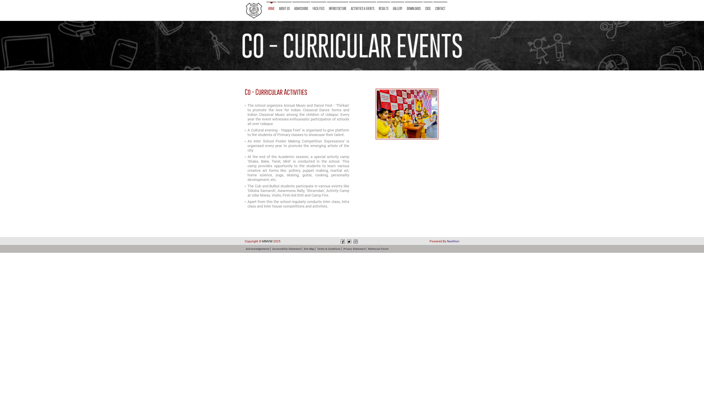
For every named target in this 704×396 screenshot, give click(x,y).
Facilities (318, 8)
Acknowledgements (257, 248)
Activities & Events (362, 8)
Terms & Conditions (328, 248)
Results (383, 8)
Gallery (397, 8)
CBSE (428, 8)
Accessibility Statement (286, 248)
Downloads (414, 8)
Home (271, 8)
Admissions (301, 8)
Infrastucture (337, 8)
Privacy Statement (354, 248)
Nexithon (453, 241)
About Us (284, 8)
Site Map (309, 248)
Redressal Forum (378, 248)
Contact (440, 8)
